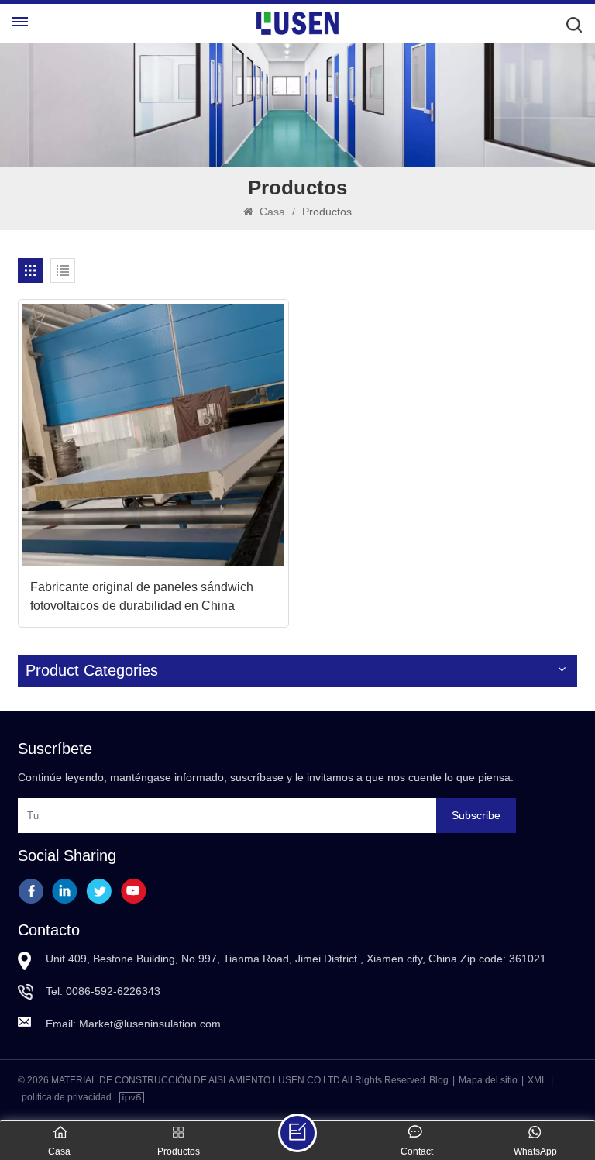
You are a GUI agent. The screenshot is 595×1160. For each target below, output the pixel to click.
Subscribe (476, 815)
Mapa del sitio (488, 1080)
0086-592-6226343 (113, 991)
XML (537, 1080)
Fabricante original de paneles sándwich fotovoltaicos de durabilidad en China (141, 596)
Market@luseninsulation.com (150, 1023)
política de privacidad (67, 1097)
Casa (270, 211)
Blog (439, 1080)
